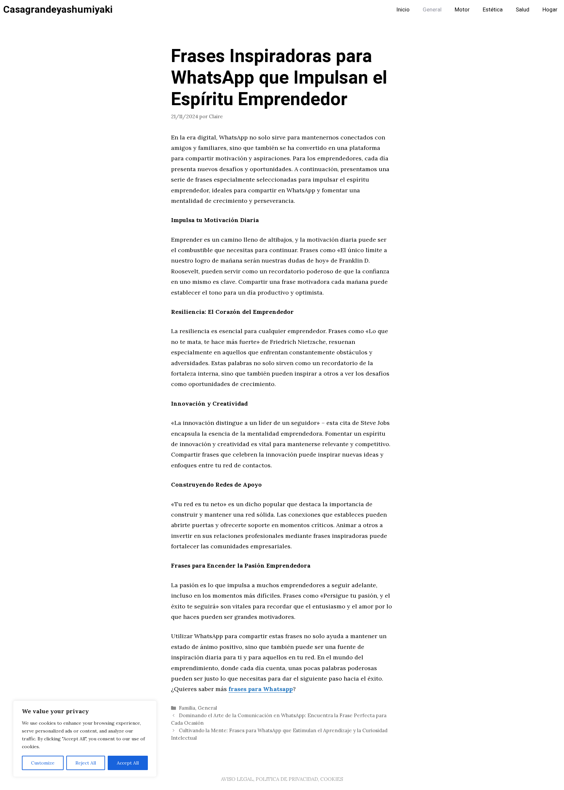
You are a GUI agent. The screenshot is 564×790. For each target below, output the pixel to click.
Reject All (85, 763)
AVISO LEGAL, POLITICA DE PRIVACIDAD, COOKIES (282, 779)
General (432, 10)
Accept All (128, 763)
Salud (522, 10)
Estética (493, 10)
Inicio (403, 10)
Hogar (549, 10)
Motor (462, 10)
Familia (187, 708)
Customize (43, 763)
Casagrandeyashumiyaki (58, 10)
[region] (85, 739)
